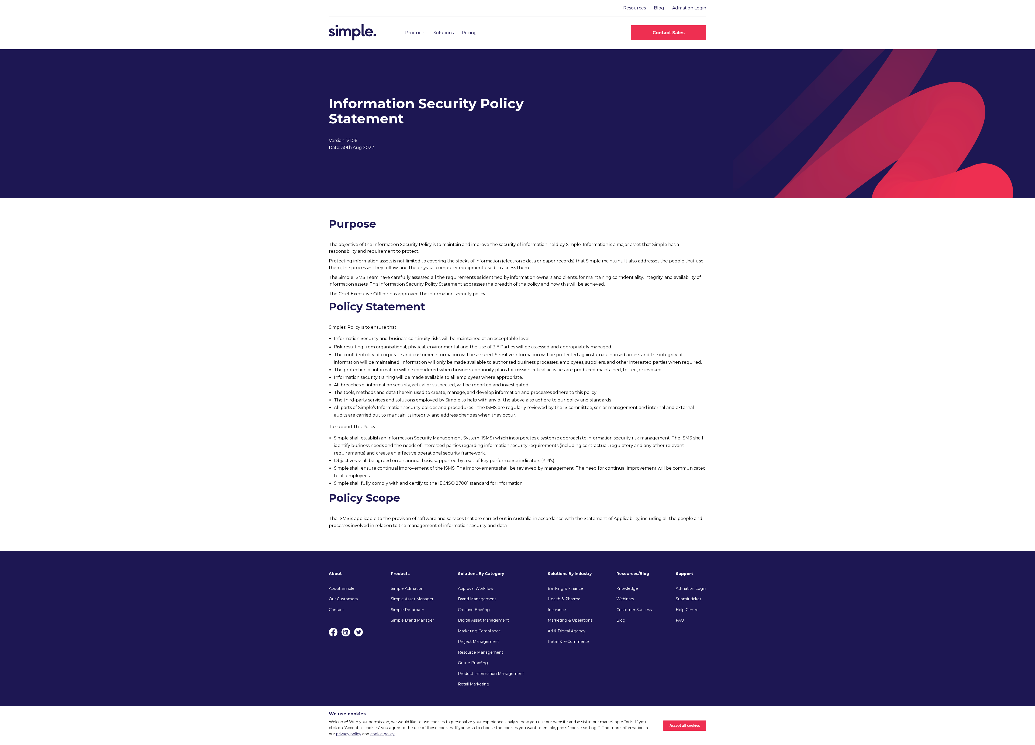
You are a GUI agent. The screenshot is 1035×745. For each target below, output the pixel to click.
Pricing (469, 32)
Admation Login (689, 8)
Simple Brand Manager (412, 620)
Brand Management (477, 599)
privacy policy (348, 734)
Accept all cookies (685, 725)
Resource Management (480, 652)
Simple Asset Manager (412, 599)
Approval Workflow (476, 588)
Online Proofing (473, 662)
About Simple (341, 588)
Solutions (443, 32)
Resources (634, 8)
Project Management (478, 641)
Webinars (625, 599)
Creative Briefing (474, 609)
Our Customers (343, 599)
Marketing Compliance (479, 631)
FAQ (680, 620)
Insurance (557, 609)
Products (415, 32)
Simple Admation (407, 588)
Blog (659, 8)
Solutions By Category (481, 573)
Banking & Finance (565, 588)
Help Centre (687, 609)
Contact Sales (669, 32)
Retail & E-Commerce (568, 641)
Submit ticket (688, 599)
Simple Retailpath (407, 609)
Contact (336, 609)
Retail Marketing (473, 684)
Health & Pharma (564, 599)
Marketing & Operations (570, 620)
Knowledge (627, 588)
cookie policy (382, 734)
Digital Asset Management (483, 620)
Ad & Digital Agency (566, 631)
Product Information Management (491, 673)
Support (684, 573)
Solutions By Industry (570, 573)
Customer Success (634, 609)
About (335, 573)
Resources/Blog (632, 573)
